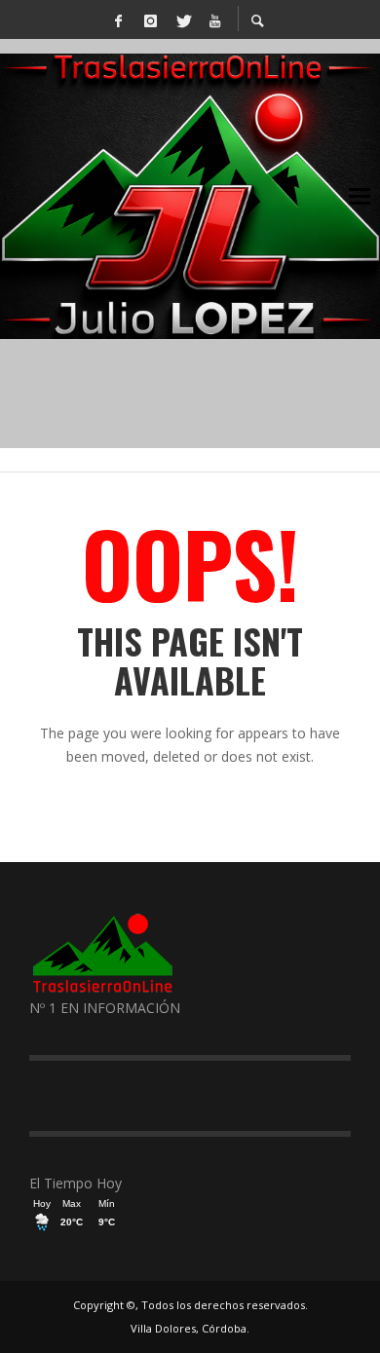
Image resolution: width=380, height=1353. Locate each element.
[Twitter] (182, 19)
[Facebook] (118, 19)
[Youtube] (214, 19)
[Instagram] (150, 19)
